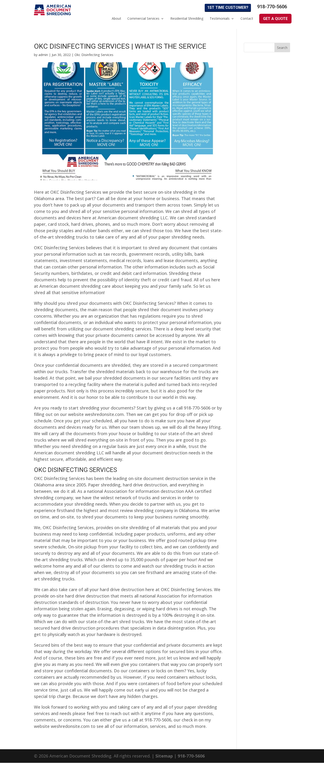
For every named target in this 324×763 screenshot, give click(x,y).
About (116, 18)
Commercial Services (143, 18)
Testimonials (220, 18)
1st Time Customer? (227, 7)
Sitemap (164, 756)
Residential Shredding (187, 18)
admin (43, 54)
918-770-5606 (272, 6)
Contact (247, 18)
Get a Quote (275, 18)
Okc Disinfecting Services (93, 54)
